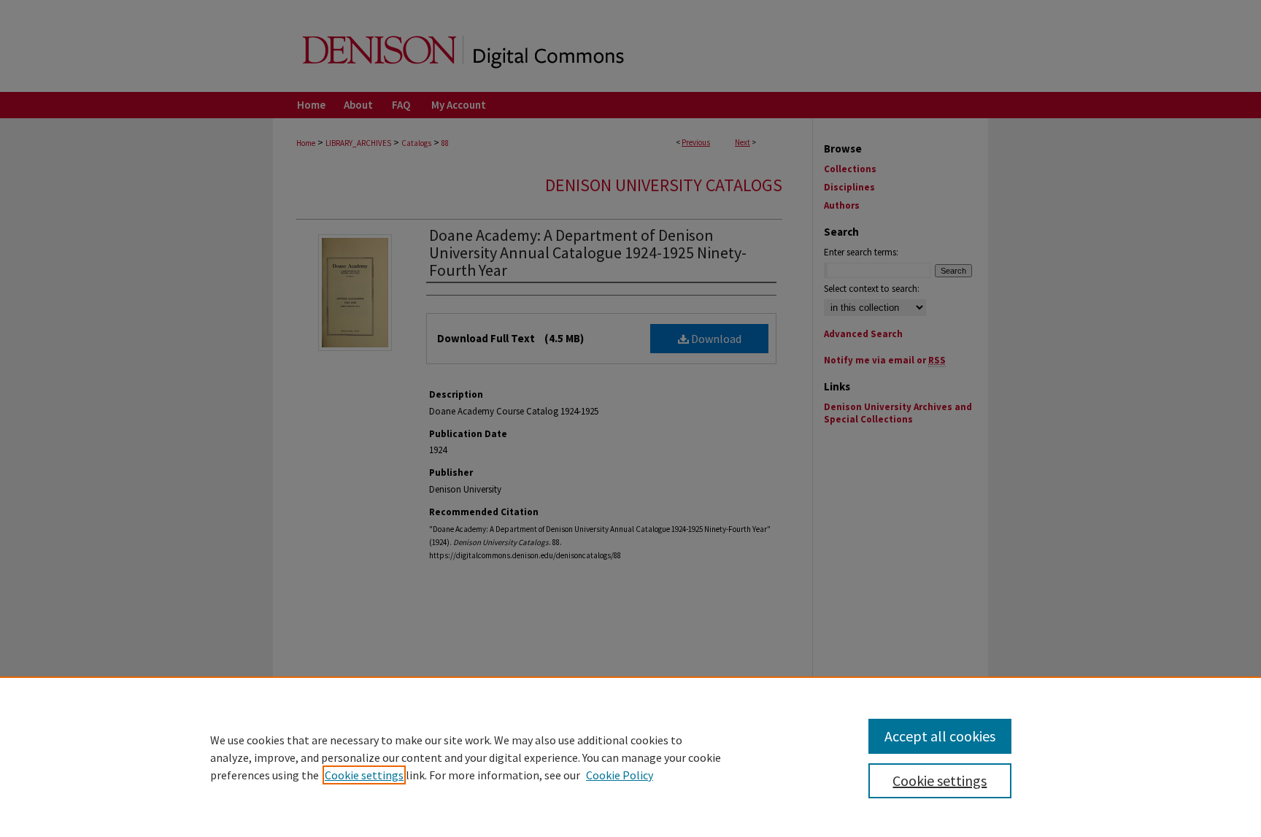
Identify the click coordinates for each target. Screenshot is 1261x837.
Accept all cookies (939, 736)
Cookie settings (364, 775)
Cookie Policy (619, 775)
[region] (630, 756)
